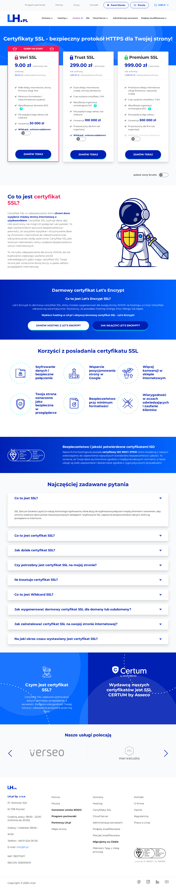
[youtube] (166, 881)
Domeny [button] (46, 18)
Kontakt (94, 5)
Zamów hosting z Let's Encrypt (58, 325)
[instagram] (148, 881)
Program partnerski (35, 5)
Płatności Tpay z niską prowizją (106, 850)
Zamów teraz (33, 154)
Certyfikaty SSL (102, 809)
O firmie (139, 803)
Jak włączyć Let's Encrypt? (120, 325)
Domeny (98, 797)
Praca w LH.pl (142, 822)
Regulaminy (141, 816)
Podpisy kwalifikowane (106, 829)
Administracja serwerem (125, 18)
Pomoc (59, 5)
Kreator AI (78, 18)
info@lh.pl (22, 847)
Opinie (138, 809)
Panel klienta (117, 5)
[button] (158, 5)
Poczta (141, 5)
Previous (10, 753)
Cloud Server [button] (99, 18)
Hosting (97, 803)
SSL (88, 18)
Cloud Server (100, 816)
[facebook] (139, 881)
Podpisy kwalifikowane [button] (153, 18)
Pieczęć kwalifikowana (106, 835)
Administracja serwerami (108, 822)
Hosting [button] (62, 18)
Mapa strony (59, 829)
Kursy (77, 5)
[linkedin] (157, 881)
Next (166, 753)
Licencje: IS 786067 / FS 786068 (150, 861)
